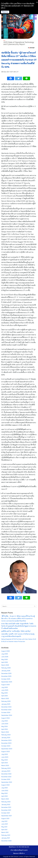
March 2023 (5, 765)
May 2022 (4, 793)
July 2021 (4, 821)
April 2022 (4, 796)
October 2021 (5, 813)
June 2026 (4, 656)
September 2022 (6, 782)
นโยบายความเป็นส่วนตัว (12, 6)
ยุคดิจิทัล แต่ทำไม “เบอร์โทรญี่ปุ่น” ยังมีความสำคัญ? (16, 631)
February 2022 (6, 802)
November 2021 (6, 810)
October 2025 (5, 679)
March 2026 (5, 665)
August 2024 (5, 718)
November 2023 (6, 743)
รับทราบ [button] (5, 12)
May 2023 (4, 760)
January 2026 (5, 670)
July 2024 (4, 721)
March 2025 (5, 698)
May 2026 (4, 659)
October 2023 (5, 746)
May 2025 (4, 693)
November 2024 (6, 710)
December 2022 (6, 774)
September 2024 (6, 715)
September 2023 (6, 749)
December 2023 (6, 740)
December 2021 (6, 807)
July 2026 (4, 654)
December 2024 (6, 707)
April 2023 (4, 763)
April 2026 (4, 662)
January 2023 (5, 771)
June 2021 (4, 824)
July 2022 (4, 788)
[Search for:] (19, 606)
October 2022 (5, 779)
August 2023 (5, 751)
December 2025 (6, 673)
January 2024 (5, 737)
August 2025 (5, 684)
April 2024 (4, 729)
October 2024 (5, 712)
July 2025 (4, 687)
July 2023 (4, 754)
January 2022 (5, 804)
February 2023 (6, 768)
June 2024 (4, 723)
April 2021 (4, 829)
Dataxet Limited (18, 856)
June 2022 (4, 790)
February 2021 (5, 835)
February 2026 (6, 668)
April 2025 (4, 696)
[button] (19, 850)
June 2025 (4, 690)
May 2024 (4, 726)
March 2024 (5, 732)
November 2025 (6, 676)
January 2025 (5, 704)
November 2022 (6, 776)
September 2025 (6, 682)
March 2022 (5, 799)
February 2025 (6, 701)
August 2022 (5, 785)
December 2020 (6, 841)
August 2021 (5, 818)
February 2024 (6, 735)
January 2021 (5, 838)
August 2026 (5, 651)
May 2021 (4, 827)
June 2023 (4, 757)
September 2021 (6, 816)
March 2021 (4, 832)
